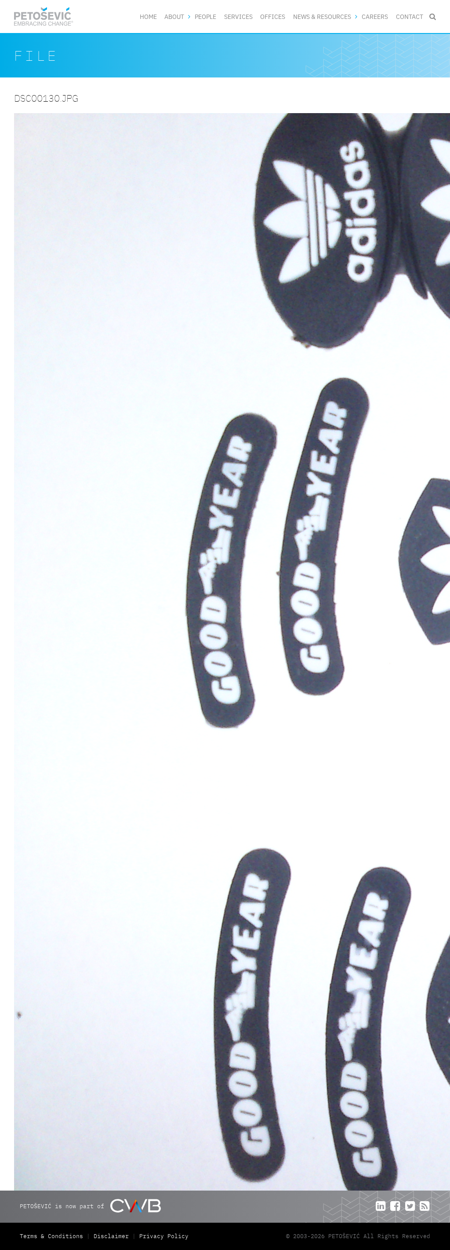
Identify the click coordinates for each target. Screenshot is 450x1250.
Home (148, 16)
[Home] (43, 16)
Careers (375, 16)
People (205, 16)
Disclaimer (111, 1236)
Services (238, 16)
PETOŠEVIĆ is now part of (64, 1206)
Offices (272, 16)
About (174, 16)
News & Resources (322, 16)
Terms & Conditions (53, 1236)
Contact (409, 16)
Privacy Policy (164, 1236)
